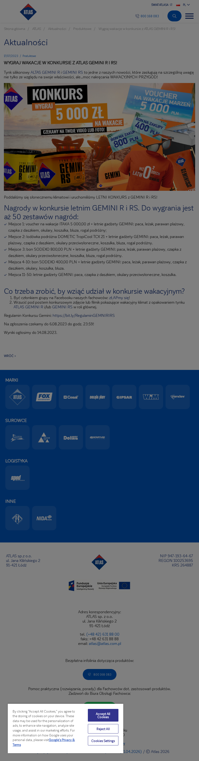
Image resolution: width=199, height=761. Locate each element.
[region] (65, 728)
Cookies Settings (103, 741)
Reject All (103, 729)
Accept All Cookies (103, 715)
